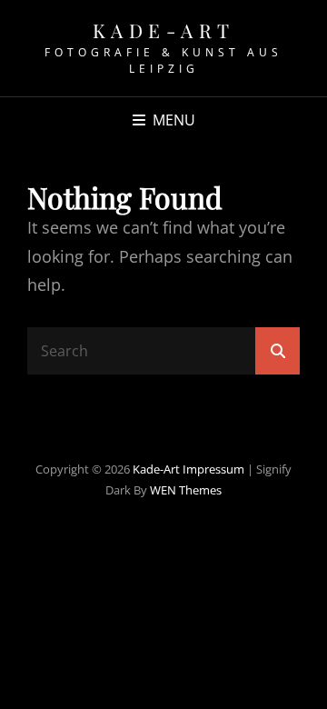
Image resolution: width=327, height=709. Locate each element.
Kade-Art (164, 30)
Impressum (213, 469)
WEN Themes (186, 490)
